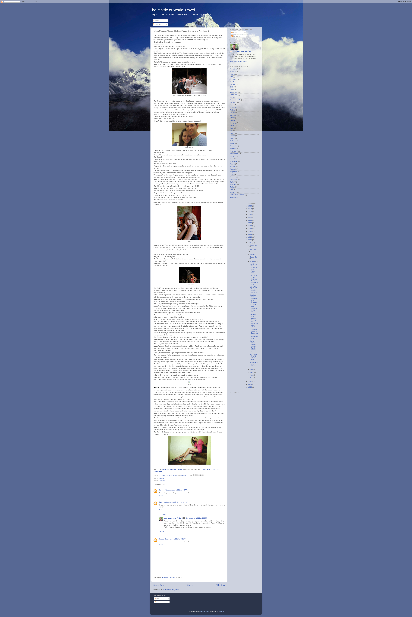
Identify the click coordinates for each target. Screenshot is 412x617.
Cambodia (233, 82)
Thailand (233, 184)
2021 (250, 214)
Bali (231, 77)
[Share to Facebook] (201, 475)
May (251, 375)
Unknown (162, 502)
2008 (250, 387)
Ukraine (161, 478)
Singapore (233, 172)
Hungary (233, 123)
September (254, 257)
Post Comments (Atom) (171, 590)
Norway (232, 156)
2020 (250, 217)
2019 (250, 220)
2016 (250, 228)
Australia (233, 71)
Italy (231, 130)
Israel (232, 128)
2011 (250, 242)
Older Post (220, 585)
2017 (250, 226)
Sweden (233, 177)
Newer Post (158, 585)
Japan (232, 133)
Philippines (233, 161)
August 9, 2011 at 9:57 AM (179, 490)
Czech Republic (235, 100)
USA (231, 189)
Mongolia (233, 146)
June (252, 372)
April (252, 378)
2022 (250, 211)
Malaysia (233, 141)
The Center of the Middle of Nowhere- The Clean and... (254, 280)
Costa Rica (234, 95)
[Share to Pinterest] (203, 475)
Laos (231, 138)
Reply (161, 496)
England (233, 107)
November (253, 250)
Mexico (232, 143)
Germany (233, 115)
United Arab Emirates (237, 195)
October (253, 254)
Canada (233, 84)
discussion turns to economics (173, 469)
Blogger (161, 539)
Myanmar (233, 151)
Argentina (233, 69)
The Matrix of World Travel (172, 10)
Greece (232, 120)
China (232, 89)
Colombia (233, 92)
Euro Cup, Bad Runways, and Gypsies (254, 298)
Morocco (233, 148)
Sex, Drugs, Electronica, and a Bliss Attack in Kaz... (254, 268)
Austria (232, 74)
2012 (250, 240)
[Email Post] (190, 475)
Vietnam (233, 197)
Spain (232, 174)
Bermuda (233, 79)
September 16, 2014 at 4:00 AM (177, 502)
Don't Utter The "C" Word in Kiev (253, 357)
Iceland (232, 125)
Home (190, 585)
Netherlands (234, 153)
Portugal (233, 166)
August (252, 261)
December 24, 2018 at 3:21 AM (175, 539)
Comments (158, 24)
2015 (250, 231)
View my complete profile (238, 61)
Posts (156, 20)
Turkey (232, 187)
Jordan (232, 136)
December (253, 245)
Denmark (233, 102)
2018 (250, 223)
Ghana (232, 118)
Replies (163, 514)
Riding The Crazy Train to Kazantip (253, 289)
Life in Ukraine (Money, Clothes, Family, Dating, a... (253, 346)
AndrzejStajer (204, 611)
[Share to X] (199, 475)
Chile (232, 87)
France (232, 112)
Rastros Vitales (164, 490)
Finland (232, 110)
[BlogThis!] (196, 475)
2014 (250, 234)
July (251, 369)
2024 (250, 209)
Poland (232, 164)
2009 (250, 384)
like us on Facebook (168, 577)
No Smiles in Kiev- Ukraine (254, 364)
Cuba (232, 97)
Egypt (232, 105)
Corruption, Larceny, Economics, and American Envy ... (254, 334)
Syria (232, 182)
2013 (250, 237)
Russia (232, 169)
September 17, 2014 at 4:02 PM (197, 518)
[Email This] (194, 475)
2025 (250, 206)
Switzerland (234, 179)
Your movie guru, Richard (173, 518)
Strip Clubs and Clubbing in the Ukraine (253, 308)
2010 (250, 381)
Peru (231, 159)
